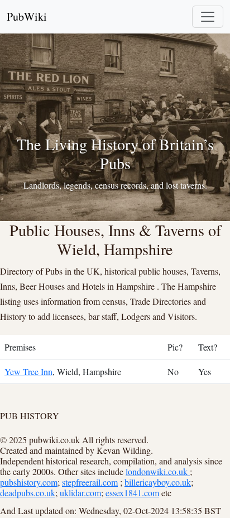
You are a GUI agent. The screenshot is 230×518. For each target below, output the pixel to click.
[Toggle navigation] (207, 17)
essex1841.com (132, 492)
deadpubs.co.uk (27, 492)
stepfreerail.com (90, 482)
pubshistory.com (29, 482)
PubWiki (27, 16)
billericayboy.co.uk (157, 482)
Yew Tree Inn (28, 371)
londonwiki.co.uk (158, 471)
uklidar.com (80, 492)
